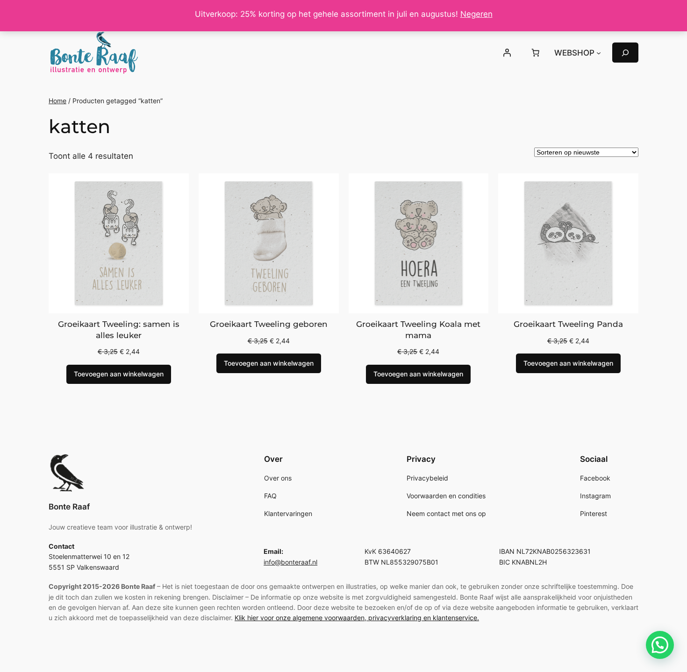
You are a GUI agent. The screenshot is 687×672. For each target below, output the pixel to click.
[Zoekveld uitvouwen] (625, 52)
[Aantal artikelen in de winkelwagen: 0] (535, 53)
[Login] (506, 53)
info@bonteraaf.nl (290, 562)
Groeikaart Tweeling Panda (568, 324)
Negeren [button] (476, 14)
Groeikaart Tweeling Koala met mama (418, 329)
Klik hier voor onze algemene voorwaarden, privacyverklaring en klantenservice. (357, 618)
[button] (660, 645)
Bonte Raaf (69, 506)
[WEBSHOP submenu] (598, 52)
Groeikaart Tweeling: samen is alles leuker (118, 329)
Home (57, 101)
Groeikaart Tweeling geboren (269, 324)
